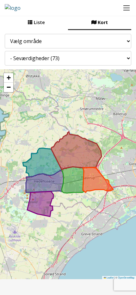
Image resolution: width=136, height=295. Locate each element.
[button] (8, 78)
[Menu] (126, 8)
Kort (102, 22)
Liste (39, 22)
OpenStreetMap (126, 277)
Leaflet (110, 277)
